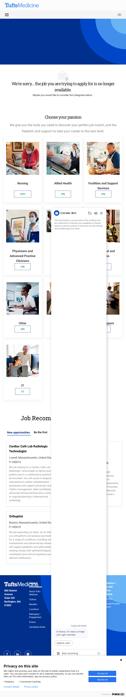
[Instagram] (28, 654)
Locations (34, 609)
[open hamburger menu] (7, 14)
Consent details (11, 687)
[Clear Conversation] (90, 213)
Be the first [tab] (40, 432)
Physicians (107, 599)
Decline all (102, 679)
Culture (32, 599)
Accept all (102, 673)
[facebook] (7, 654)
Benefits (33, 604)
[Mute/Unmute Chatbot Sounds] (95, 213)
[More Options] (58, 653)
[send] (99, 653)
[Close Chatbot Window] (101, 213)
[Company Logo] (19, 5)
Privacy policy (31, 687)
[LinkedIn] (17, 654)
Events (32, 622)
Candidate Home (37, 627)
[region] (78, 432)
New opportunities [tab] (18, 432)
